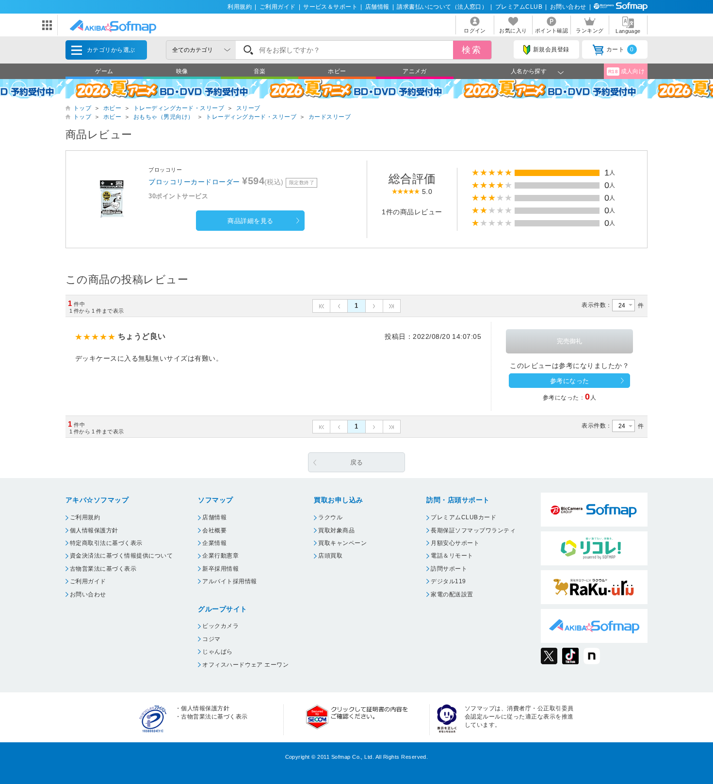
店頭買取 (330, 555)
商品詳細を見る (250, 220)
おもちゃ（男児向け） (163, 116)
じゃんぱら (217, 651)
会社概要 (214, 530)
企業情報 (214, 543)
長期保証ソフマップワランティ (473, 530)
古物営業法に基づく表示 (103, 568)
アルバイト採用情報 (229, 581)
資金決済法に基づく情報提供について (121, 555)
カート (620, 49)
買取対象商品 (336, 530)
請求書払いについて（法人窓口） (442, 6)
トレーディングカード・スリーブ (178, 108)
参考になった (569, 380)
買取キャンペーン (342, 543)
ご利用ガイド (277, 6)
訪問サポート (449, 568)
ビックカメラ (220, 626)
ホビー (337, 71)
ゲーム (104, 71)
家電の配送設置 (452, 594)
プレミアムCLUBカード (463, 517)
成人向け (626, 71)
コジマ (211, 639)
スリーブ (248, 108)
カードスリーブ (329, 116)
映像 (182, 71)
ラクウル (330, 517)
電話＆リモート (452, 555)
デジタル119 (448, 581)
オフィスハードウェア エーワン (245, 664)
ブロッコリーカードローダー (194, 182)
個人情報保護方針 (94, 530)
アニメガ (415, 71)
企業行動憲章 (220, 555)
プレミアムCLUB (518, 6)
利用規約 (239, 6)
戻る (356, 462)
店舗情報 (377, 6)
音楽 (260, 71)
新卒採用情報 (220, 568)
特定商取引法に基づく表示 (106, 543)
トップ (82, 108)
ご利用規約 (85, 517)
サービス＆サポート (330, 6)
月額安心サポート (455, 543)
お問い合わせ (568, 6)
